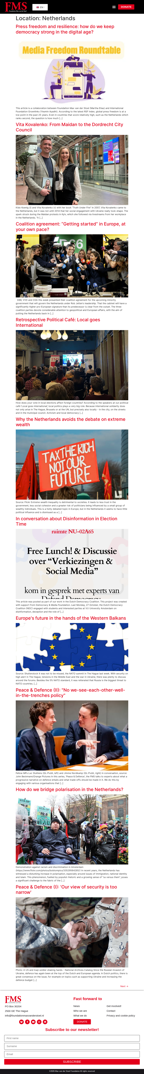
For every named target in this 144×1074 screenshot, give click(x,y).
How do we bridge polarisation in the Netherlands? (70, 789)
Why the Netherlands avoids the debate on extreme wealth (70, 421)
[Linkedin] (45, 1022)
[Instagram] (39, 1022)
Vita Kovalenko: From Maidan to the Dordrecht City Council (69, 127)
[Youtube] (33, 1022)
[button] (114, 7)
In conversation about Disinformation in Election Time (66, 521)
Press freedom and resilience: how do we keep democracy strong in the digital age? (65, 29)
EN (41, 7)
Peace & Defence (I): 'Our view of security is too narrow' (66, 889)
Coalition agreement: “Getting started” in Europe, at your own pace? (71, 226)
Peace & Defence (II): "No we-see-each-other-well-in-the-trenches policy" (70, 692)
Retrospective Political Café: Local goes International (58, 322)
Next (124, 986)
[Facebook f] (27, 1022)
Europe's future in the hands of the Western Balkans (71, 618)
